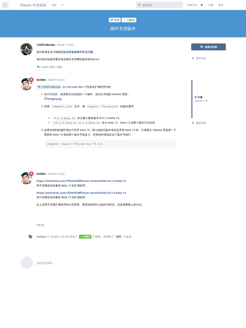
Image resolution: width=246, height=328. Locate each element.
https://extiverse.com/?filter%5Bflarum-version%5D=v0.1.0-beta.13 (81, 181)
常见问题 (87, 52)
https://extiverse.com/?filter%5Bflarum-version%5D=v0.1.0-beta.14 (81, 193)
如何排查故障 (71, 52)
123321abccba (51, 87)
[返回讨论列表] (5, 5)
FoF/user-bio (74, 87)
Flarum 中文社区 (33, 5)
